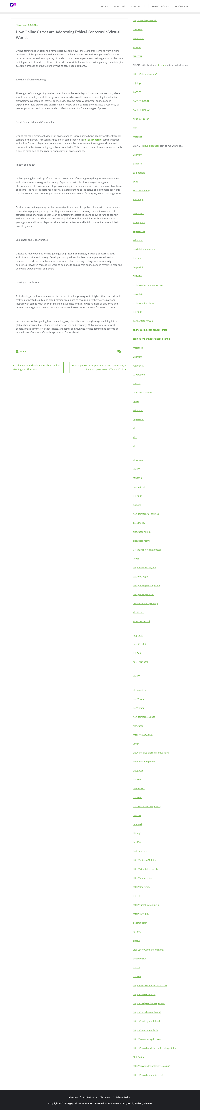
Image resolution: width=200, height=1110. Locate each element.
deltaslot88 (139, 788)
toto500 (137, 653)
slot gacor (138, 725)
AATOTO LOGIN (141, 101)
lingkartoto (138, 267)
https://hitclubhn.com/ (145, 74)
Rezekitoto (138, 707)
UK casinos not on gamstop (147, 549)
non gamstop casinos (144, 716)
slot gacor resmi (141, 540)
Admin (23, 351)
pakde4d (137, 163)
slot (135, 428)
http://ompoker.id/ (142, 878)
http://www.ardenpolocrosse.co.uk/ (151, 1065)
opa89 (136, 401)
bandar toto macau (143, 320)
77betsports (139, 374)
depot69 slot (139, 644)
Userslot (137, 258)
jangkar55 (138, 635)
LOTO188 (137, 29)
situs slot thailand (142, 392)
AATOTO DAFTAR (141, 109)
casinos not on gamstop (145, 603)
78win (136, 743)
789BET (137, 558)
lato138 (137, 842)
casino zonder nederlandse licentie (151, 338)
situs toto (138, 460)
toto (135, 127)
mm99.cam (139, 698)
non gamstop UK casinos (146, 513)
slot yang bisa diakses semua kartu (151, 752)
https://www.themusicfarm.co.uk (150, 985)
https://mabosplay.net (144, 567)
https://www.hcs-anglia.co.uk (148, 1075)
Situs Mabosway (141, 190)
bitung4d (137, 833)
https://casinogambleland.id (147, 1021)
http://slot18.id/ (141, 913)
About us (73, 1097)
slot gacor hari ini (92, 139)
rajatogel (137, 83)
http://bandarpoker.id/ (145, 20)
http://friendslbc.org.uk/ (145, 869)
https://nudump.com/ (144, 761)
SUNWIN (137, 56)
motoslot (137, 136)
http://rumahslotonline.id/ (146, 904)
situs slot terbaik (141, 621)
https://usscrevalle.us (144, 994)
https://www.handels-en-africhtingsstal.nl (155, 1048)
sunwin (137, 47)
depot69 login (140, 922)
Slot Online (139, 1057)
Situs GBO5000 (140, 662)
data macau (139, 522)
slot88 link (138, 612)
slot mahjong (140, 690)
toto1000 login (140, 576)
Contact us (88, 1097)
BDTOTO (137, 154)
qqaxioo (137, 504)
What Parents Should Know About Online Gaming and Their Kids (36, 367)
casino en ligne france (144, 303)
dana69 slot (139, 487)
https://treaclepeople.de (145, 1030)
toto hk (136, 896)
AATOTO (137, 92)
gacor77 (137, 931)
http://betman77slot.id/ (145, 860)
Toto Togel (138, 199)
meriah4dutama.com (144, 249)
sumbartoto (139, 172)
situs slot (162, 65)
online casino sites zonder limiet (150, 329)
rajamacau (138, 365)
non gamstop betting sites (146, 585)
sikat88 (136, 469)
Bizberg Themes (143, 1103)
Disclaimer (105, 1097)
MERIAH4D (138, 213)
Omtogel (137, 824)
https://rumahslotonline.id (147, 1012)
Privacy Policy (123, 1097)
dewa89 (137, 815)
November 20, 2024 (27, 25)
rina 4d (136, 383)
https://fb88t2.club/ (143, 734)
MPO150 (137, 478)
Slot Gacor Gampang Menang (148, 949)
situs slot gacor (141, 118)
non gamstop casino (143, 594)
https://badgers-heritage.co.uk (149, 1003)
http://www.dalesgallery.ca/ (147, 1039)
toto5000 (137, 311)
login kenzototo (141, 851)
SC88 (135, 181)
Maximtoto (138, 38)
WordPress (113, 1103)
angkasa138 (139, 231)
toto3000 (137, 496)
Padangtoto (139, 222)
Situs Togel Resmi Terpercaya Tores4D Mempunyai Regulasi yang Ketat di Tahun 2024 (99, 367)
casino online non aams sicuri (148, 285)
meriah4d (138, 293)
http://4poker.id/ (141, 886)
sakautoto (138, 240)
